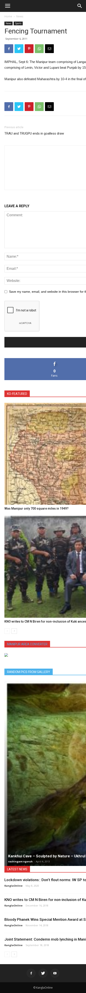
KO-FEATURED (17, 394)
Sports (18, 23)
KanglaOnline (13, 885)
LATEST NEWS (17, 869)
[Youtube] (54, 973)
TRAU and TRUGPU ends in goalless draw (34, 133)
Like (54, 359)
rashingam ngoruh (20, 861)
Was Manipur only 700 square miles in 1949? (36, 508)
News (19, 16)
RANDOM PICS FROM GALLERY (28, 672)
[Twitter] (43, 973)
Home (8, 16)
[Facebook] (31, 973)
